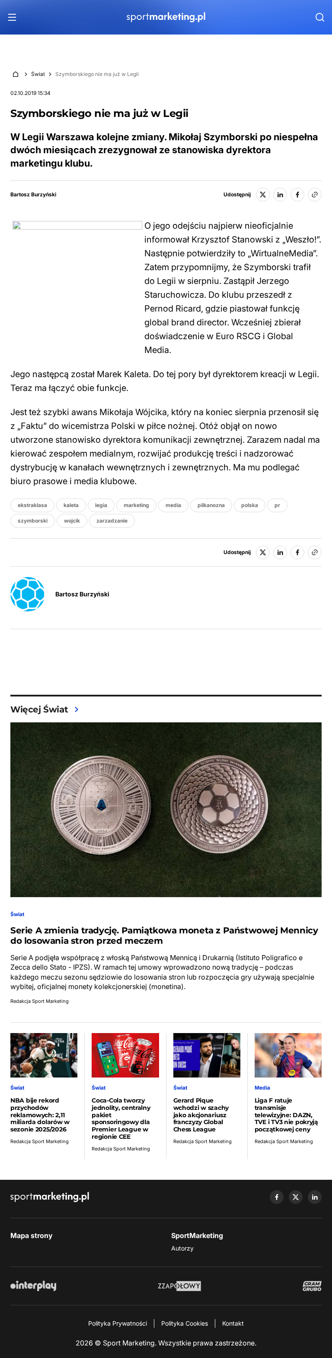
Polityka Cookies (184, 1323)
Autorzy (182, 1248)
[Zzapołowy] (179, 1286)
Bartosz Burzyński (33, 194)
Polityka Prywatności (117, 1323)
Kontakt (233, 1323)
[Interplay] (33, 1286)
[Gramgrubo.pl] (312, 1286)
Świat (38, 74)
